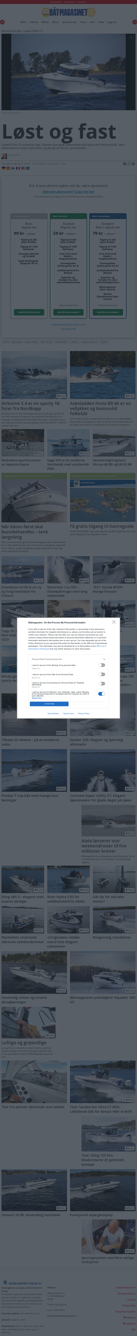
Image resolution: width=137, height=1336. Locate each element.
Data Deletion (53, 713)
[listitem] (68, 659)
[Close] (114, 622)
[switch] (101, 665)
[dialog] (68, 668)
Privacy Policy (84, 713)
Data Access (68, 713)
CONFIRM (49, 704)
